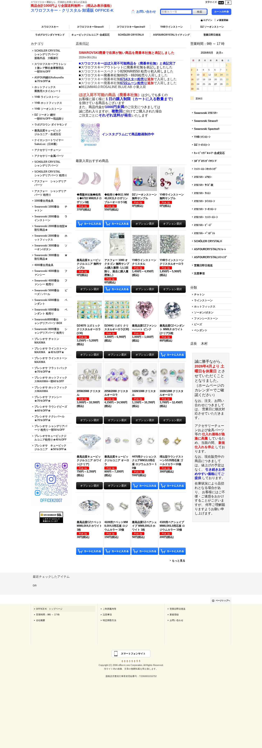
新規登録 (223, 20)
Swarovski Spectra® (207, 128)
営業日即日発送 (212, 34)
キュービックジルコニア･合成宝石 (90, 34)
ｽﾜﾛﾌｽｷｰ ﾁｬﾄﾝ (202, 193)
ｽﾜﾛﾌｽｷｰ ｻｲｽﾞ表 (203, 184)
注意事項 (199, 273)
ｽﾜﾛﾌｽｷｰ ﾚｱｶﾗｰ (203, 177)
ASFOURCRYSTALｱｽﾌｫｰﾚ (210, 249)
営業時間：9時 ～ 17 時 (48, 614)
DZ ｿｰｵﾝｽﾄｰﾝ (202, 144)
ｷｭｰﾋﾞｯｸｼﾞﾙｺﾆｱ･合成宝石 (209, 153)
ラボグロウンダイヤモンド (50, 34)
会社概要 (40, 620)
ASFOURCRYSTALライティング (171, 34)
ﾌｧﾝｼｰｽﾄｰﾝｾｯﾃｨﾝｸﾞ (205, 169)
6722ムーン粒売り (133, 83)
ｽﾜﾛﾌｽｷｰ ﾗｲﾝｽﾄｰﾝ (204, 201)
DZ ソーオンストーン (212, 26)
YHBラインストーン (171, 26)
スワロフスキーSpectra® (131, 26)
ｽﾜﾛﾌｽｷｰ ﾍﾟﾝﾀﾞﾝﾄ (204, 233)
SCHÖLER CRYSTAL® (131, 34)
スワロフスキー (50, 26)
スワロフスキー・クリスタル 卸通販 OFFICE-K (72, 10)
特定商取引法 (109, 620)
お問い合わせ (143, 11)
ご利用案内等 (109, 609)
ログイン (207, 20)
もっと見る (178, 560)
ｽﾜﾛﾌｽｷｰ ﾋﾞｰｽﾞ (203, 225)
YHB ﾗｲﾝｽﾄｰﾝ (202, 136)
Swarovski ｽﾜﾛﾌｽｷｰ (206, 112)
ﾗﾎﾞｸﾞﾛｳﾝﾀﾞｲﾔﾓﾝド (205, 161)
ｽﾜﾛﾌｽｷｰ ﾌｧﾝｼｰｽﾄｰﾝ (206, 217)
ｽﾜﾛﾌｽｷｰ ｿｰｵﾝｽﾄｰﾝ (205, 209)
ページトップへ (223, 600)
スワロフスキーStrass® (90, 26)
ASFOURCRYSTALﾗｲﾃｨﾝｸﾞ (210, 257)
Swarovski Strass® (206, 120)
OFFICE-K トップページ (49, 609)
